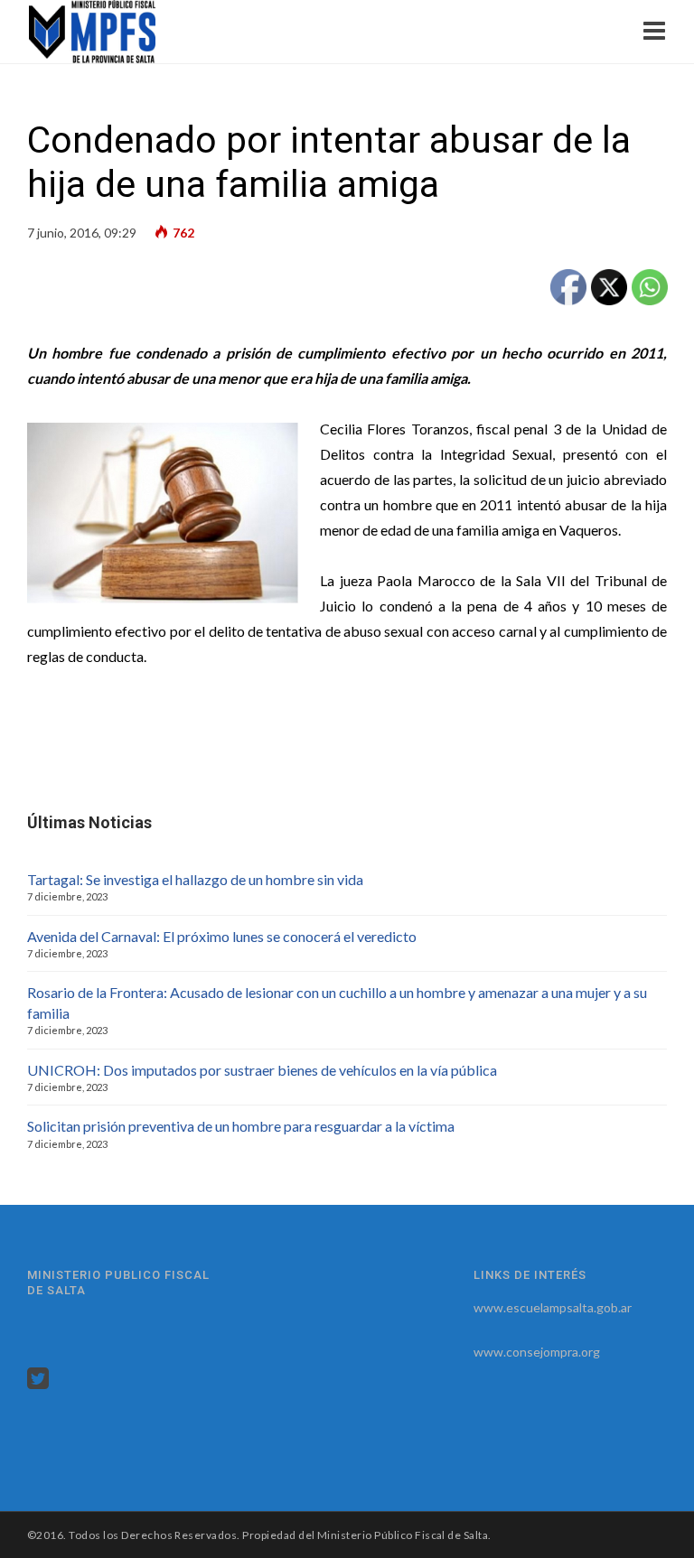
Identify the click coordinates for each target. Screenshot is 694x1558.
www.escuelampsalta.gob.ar (553, 1307)
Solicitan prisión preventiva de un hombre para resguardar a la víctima (241, 1125)
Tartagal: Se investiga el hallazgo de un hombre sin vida (195, 879)
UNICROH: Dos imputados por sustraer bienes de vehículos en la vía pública (262, 1069)
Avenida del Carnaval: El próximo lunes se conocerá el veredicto (222, 936)
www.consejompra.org (537, 1351)
